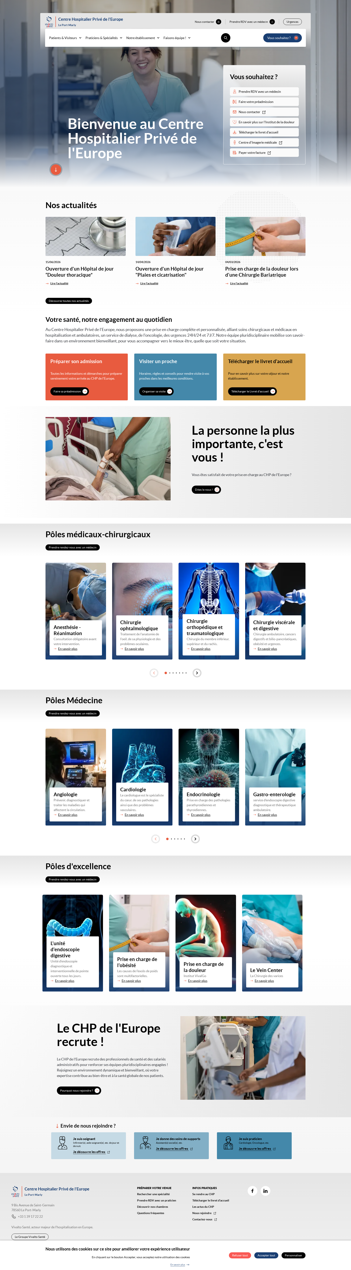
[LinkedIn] (265, 1191)
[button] (154, 673)
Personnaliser (293, 1255)
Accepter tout (266, 1255)
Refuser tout (240, 1255)
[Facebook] (252, 1191)
